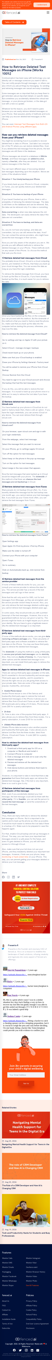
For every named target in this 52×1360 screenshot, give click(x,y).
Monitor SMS (7, 1263)
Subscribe (6, 1328)
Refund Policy (31, 1314)
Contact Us (6, 1310)
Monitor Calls (7, 1258)
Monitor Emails (8, 1267)
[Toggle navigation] (48, 13)
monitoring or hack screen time (15, 857)
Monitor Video (31, 1276)
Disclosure (30, 1328)
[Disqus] (26, 999)
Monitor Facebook (9, 1276)
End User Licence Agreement (37, 1324)
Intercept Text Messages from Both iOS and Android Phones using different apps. (24, 125)
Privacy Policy (31, 1301)
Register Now (26, 920)
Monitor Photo (31, 1281)
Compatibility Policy (33, 1319)
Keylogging (6, 1272)
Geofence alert (31, 1267)
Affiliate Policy (31, 1305)
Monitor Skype (7, 1285)
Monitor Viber (31, 1263)
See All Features (32, 1285)
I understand (42, 5)
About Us (5, 1301)
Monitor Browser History (35, 1272)
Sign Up (26, 1083)
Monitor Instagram (33, 1258)
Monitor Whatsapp (9, 1281)
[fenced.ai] (11, 12)
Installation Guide (8, 1319)
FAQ (4, 1305)
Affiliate (5, 1314)
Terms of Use (7, 1324)
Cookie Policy (31, 1310)
